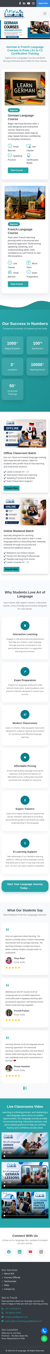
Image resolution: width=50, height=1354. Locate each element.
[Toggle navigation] (44, 13)
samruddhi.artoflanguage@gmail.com (23, 1321)
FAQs (6, 1285)
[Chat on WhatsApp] (44, 1338)
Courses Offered (12, 1277)
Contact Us (9, 1289)
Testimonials (10, 1281)
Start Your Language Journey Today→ (25, 886)
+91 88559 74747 (13, 1312)
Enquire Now (11, 488)
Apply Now (43, 3)
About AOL (9, 1273)
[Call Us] (44, 1331)
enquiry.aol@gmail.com (16, 1317)
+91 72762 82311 (13, 1308)
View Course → (18, 170)
